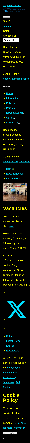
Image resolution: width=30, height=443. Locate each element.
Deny (10, 433)
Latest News (13, 178)
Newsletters (12, 350)
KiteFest (10, 345)
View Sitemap (10, 372)
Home (9, 168)
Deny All (15, 433)
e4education (13, 367)
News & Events (14, 173)
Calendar (11, 336)
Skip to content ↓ (12, 5)
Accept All (6, 433)
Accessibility (6, 16)
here (11, 226)
